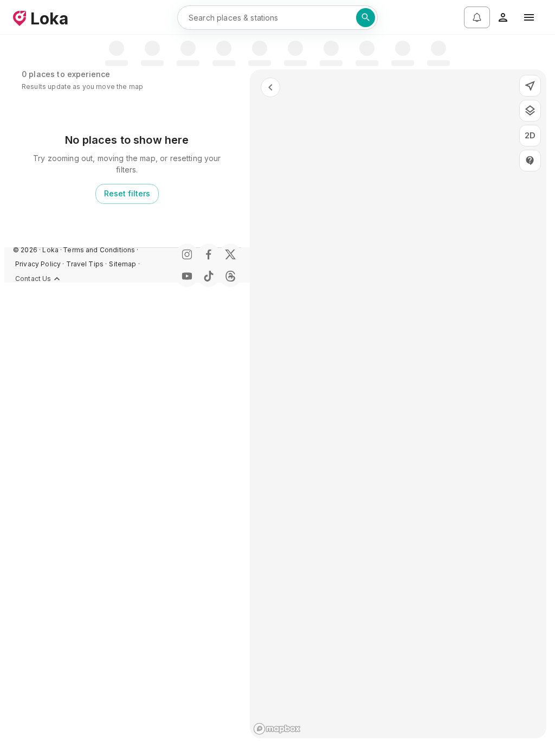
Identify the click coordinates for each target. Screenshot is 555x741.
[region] (398, 403)
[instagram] (187, 254)
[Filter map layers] (530, 111)
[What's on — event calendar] (477, 17)
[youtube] (187, 276)
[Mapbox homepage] (277, 729)
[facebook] (209, 254)
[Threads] (230, 276)
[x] (230, 254)
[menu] (529, 17)
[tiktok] (209, 276)
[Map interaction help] (530, 160)
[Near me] (530, 86)
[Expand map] (270, 87)
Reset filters (127, 193)
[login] (503, 17)
